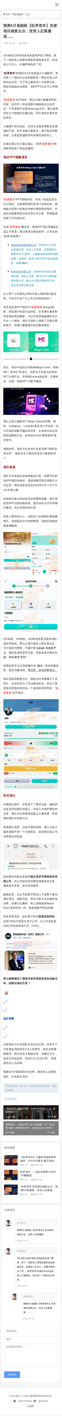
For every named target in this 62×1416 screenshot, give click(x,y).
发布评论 (12, 1374)
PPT (38, 86)
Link (26, 426)
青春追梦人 (28, 1296)
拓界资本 (9, 73)
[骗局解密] (12, 5)
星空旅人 (21, 1222)
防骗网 (30, 1406)
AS (24, 263)
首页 (7, 14)
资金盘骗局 (17, 14)
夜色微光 (21, 1250)
